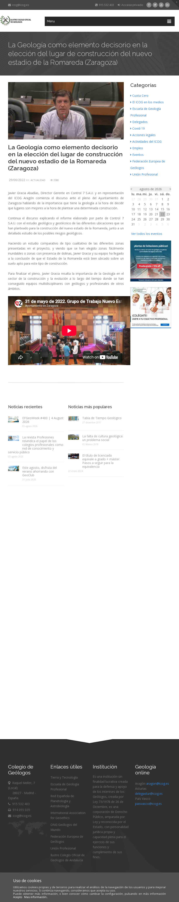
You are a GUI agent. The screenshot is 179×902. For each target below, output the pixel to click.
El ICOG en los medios (148, 102)
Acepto (17, 897)
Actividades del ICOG (147, 141)
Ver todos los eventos (146, 234)
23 (168, 214)
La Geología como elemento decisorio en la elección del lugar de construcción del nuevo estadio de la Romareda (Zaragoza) (65, 158)
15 (162, 209)
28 (139, 199)
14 (156, 209)
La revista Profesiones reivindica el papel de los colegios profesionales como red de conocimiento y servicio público (35, 444)
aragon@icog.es (157, 783)
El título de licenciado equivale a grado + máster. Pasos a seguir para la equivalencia (101, 461)
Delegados (140, 122)
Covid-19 (138, 128)
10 (133, 209)
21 (156, 214)
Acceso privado (131, 5)
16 (168, 209)
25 (139, 219)
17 (133, 214)
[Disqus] (66, 543)
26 (145, 219)
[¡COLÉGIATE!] (150, 327)
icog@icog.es (20, 5)
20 (151, 214)
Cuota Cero (140, 95)
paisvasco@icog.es (148, 804)
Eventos (138, 155)
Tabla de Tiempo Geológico (102, 418)
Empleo (137, 148)
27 (133, 199)
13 (151, 209)
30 (151, 199)
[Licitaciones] (150, 280)
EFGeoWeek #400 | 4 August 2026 (43, 420)
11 (139, 209)
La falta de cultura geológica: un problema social (102, 438)
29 (145, 199)
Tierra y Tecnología (64, 777)
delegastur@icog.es (149, 793)
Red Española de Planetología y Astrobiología (62, 801)
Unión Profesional (145, 174)
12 (145, 209)
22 (162, 214)
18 (139, 214)
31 (156, 199)
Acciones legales (144, 135)
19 (145, 214)
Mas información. (35, 897)
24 (133, 219)
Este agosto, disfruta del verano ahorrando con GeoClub (39, 471)
